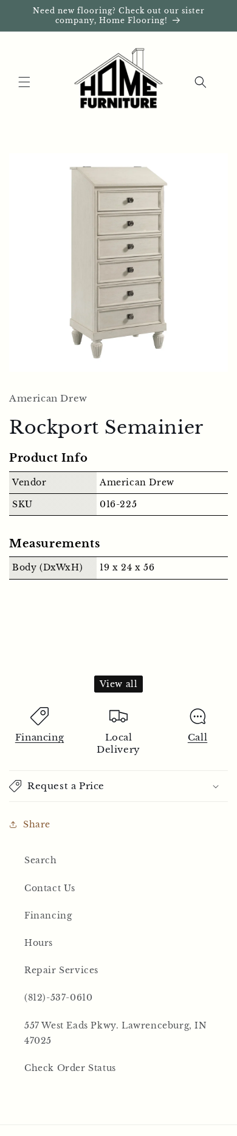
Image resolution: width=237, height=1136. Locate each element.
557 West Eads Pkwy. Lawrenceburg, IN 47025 (115, 1033)
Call (197, 737)
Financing (39, 737)
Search (40, 860)
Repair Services (61, 970)
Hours (38, 942)
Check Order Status (70, 1067)
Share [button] (36, 824)
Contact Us (49, 888)
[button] (24, 82)
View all (119, 684)
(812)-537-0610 (58, 997)
